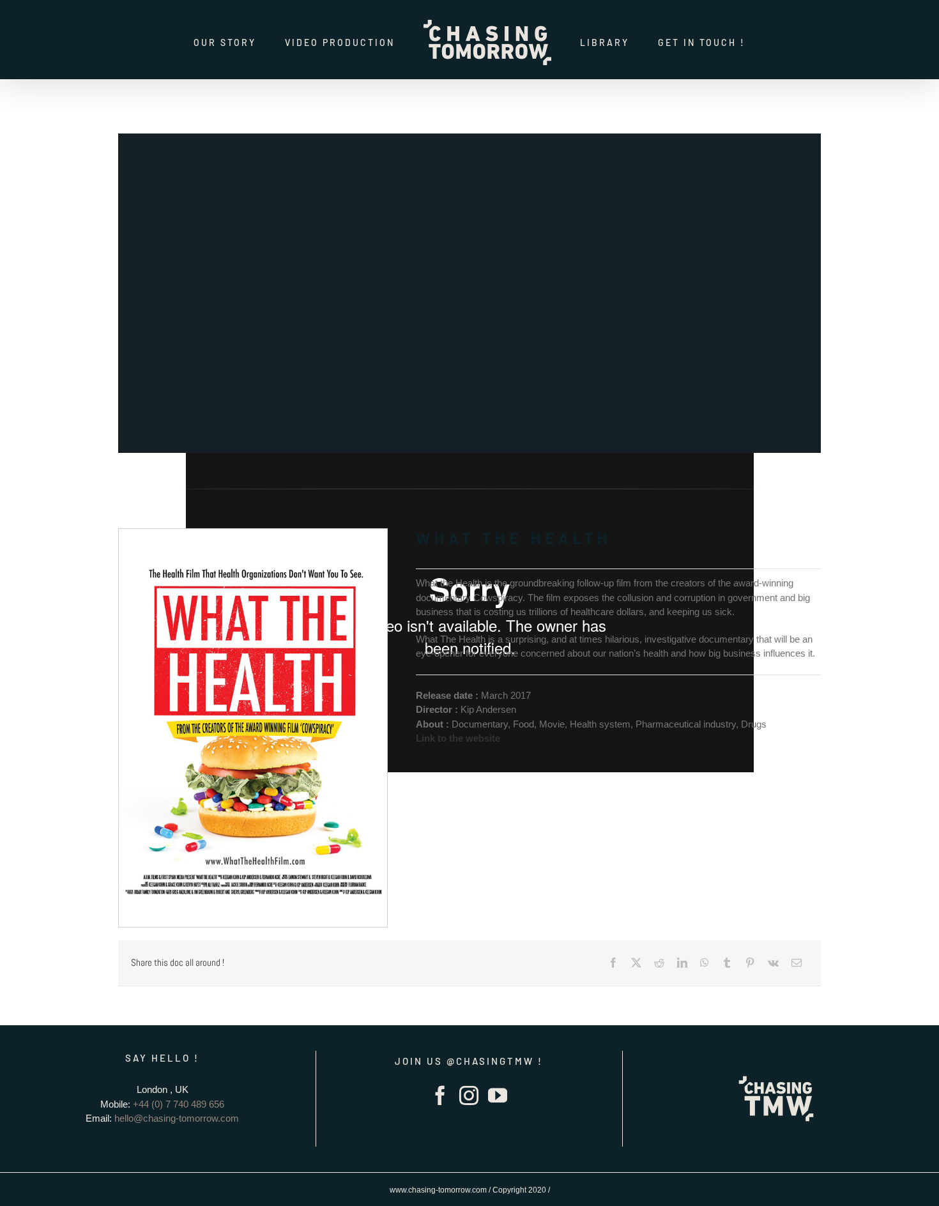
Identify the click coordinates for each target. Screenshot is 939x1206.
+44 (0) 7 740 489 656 (178, 1104)
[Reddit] (659, 962)
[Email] (796, 962)
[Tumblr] (726, 962)
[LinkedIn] (682, 962)
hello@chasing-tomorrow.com (176, 1118)
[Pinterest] (749, 962)
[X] (636, 962)
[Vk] (773, 962)
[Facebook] (613, 962)
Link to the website (458, 738)
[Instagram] (468, 1095)
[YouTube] (497, 1095)
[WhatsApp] (704, 962)
